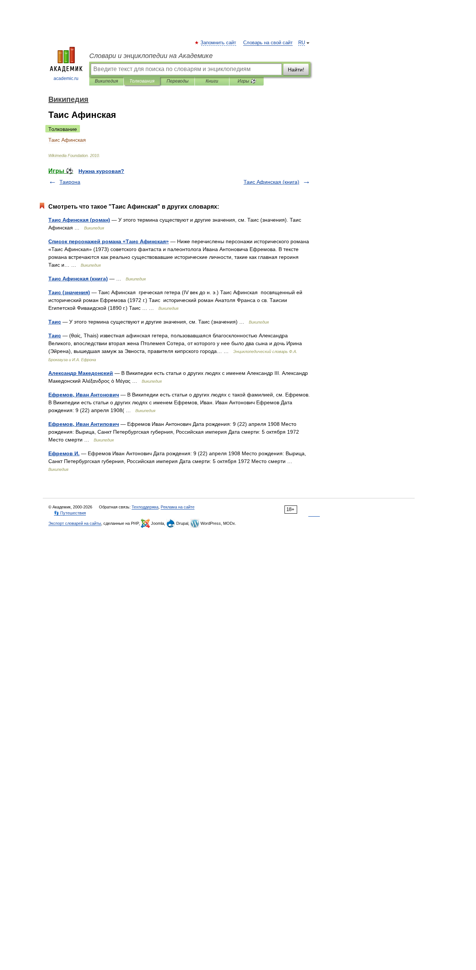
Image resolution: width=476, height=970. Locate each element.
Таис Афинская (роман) (79, 220)
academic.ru (66, 78)
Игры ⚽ (247, 81)
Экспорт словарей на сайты (74, 523)
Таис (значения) (69, 292)
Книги (212, 81)
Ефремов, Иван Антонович (83, 395)
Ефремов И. (64, 453)
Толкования (141, 81)
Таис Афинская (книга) (271, 182)
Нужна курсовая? (101, 171)
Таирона (70, 182)
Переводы (178, 81)
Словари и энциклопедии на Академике (151, 56)
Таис (54, 322)
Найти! (296, 70)
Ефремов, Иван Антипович (83, 424)
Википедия (106, 81)
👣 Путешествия (70, 513)
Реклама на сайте (177, 507)
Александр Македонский (80, 373)
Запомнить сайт (218, 42)
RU (301, 42)
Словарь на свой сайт (268, 42)
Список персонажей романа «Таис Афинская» (108, 241)
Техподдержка (145, 507)
